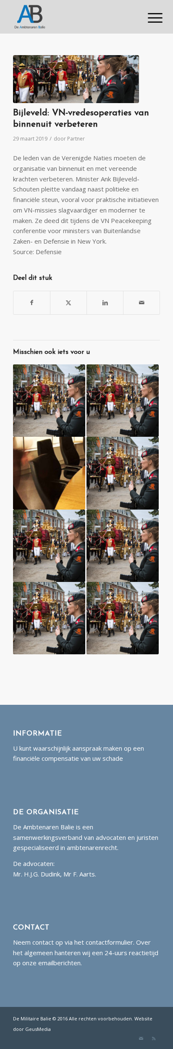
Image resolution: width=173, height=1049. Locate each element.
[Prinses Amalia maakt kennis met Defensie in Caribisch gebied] (122, 400)
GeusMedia (38, 1029)
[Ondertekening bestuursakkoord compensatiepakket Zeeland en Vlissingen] (122, 618)
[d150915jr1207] (76, 79)
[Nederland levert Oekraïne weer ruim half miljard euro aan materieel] (49, 400)
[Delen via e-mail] (141, 302)
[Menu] (148, 18)
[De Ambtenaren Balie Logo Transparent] (72, 17)
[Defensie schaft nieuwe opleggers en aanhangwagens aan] (122, 473)
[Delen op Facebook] (31, 302)
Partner (76, 138)
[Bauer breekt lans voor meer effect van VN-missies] (49, 473)
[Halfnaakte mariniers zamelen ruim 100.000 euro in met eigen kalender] (49, 618)
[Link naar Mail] (141, 1038)
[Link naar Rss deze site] (153, 1038)
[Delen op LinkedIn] (105, 302)
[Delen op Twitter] (68, 302)
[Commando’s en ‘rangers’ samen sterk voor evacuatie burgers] (122, 546)
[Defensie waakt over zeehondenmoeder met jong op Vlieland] (49, 546)
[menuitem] (148, 18)
